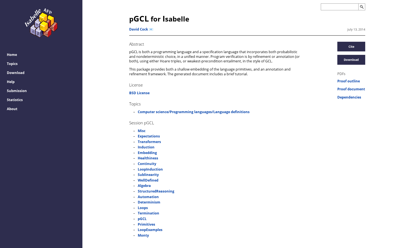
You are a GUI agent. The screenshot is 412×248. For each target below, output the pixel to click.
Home (12, 54)
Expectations (149, 136)
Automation (148, 196)
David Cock (138, 29)
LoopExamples (150, 229)
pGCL (142, 218)
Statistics (15, 99)
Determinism (149, 202)
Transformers (149, 141)
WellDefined (148, 180)
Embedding (147, 152)
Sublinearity (148, 174)
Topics (12, 63)
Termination (148, 213)
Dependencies (349, 97)
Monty (143, 235)
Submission (17, 90)
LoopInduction (150, 169)
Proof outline (348, 81)
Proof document (351, 89)
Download (15, 72)
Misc (141, 130)
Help (11, 81)
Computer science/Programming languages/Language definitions (194, 111)
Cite (351, 47)
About (12, 108)
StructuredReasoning (156, 191)
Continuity (147, 163)
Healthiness (148, 158)
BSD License (139, 93)
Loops (143, 207)
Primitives (146, 224)
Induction (146, 147)
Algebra (144, 185)
